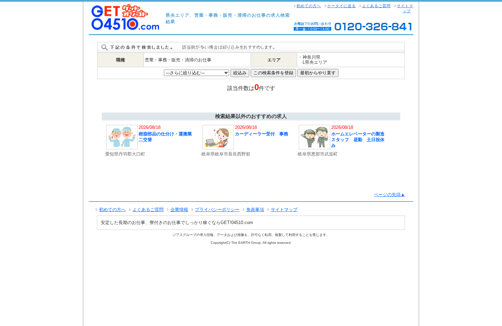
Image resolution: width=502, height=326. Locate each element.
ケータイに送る (341, 6)
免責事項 (255, 209)
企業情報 (179, 209)
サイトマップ (405, 8)
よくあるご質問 (376, 6)
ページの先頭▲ (389, 194)
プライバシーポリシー (217, 209)
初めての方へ (308, 6)
